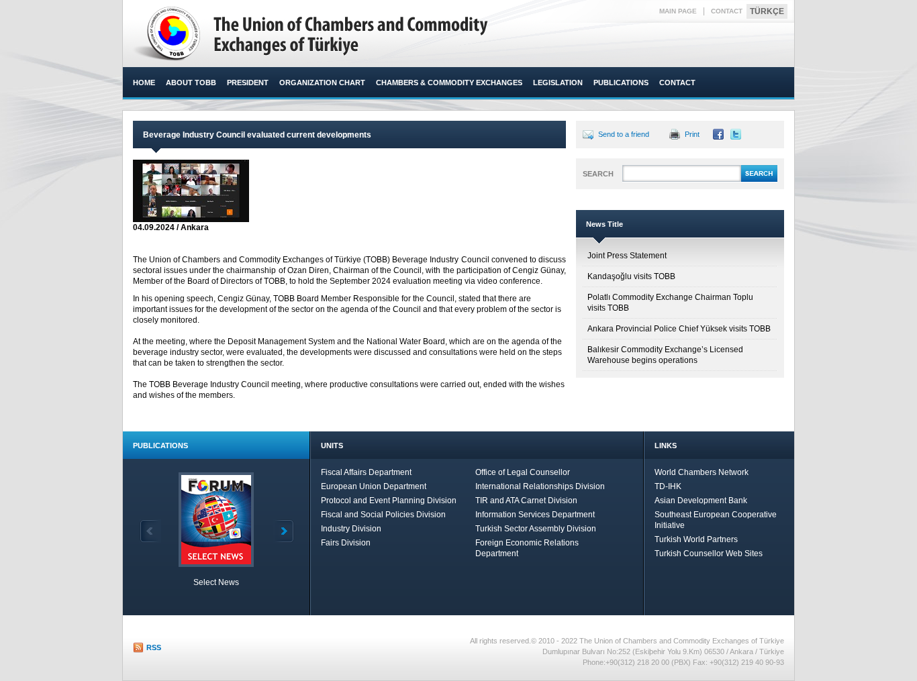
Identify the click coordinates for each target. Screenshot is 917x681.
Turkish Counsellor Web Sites (709, 553)
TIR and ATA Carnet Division (526, 500)
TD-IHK (668, 486)
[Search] (759, 180)
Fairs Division (346, 542)
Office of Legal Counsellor (522, 472)
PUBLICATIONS (620, 82)
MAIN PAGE (678, 11)
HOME (144, 82)
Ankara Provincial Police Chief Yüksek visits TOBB (679, 328)
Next (283, 531)
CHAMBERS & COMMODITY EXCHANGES (449, 82)
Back (150, 531)
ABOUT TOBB (191, 82)
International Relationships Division (540, 486)
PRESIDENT (248, 82)
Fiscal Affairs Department (366, 472)
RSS (153, 647)
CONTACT (726, 11)
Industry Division (351, 528)
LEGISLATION (558, 82)
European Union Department (373, 486)
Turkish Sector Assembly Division (535, 528)
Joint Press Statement (627, 255)
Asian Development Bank (701, 500)
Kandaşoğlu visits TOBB (631, 276)
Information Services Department (535, 514)
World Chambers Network (702, 472)
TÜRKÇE (767, 11)
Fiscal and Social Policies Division (383, 514)
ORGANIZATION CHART (322, 82)
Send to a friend (623, 134)
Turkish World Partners (696, 539)
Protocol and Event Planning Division (388, 500)
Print (692, 134)
